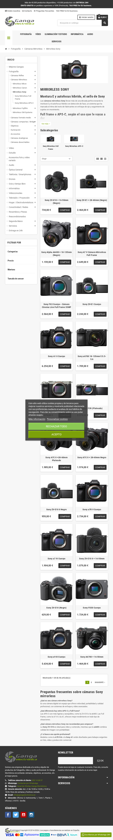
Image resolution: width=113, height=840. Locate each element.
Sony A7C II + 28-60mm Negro (91, 457)
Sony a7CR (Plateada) (92, 408)
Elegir (44, 159)
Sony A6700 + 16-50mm (91, 657)
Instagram (31, 815)
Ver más (45, 124)
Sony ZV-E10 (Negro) (56, 608)
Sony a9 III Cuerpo (56, 657)
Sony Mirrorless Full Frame (54, 122)
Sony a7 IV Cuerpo (56, 558)
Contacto (28, 11)
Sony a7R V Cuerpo (92, 509)
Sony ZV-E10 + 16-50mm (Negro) (56, 201)
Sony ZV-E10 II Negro (56, 509)
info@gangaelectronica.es (24, 795)
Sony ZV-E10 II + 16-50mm (92, 558)
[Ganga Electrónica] (19, 21)
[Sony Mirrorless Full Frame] (50, 139)
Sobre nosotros (13, 11)
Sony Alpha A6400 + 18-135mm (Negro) (56, 253)
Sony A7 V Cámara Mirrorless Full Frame (92, 253)
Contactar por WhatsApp (28, 783)
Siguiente (100, 682)
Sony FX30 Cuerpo (92, 608)
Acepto (56, 434)
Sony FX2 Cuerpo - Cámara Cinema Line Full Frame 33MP (56, 305)
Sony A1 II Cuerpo (56, 356)
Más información (37, 419)
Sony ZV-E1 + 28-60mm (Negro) (92, 200)
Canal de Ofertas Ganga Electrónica (31, 786)
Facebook (8, 815)
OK (102, 760)
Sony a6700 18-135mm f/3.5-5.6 (92, 357)
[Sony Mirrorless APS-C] (74, 139)
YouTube (23, 815)
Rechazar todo (56, 426)
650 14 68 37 (37, 780)
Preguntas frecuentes (44, 11)
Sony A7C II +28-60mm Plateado (56, 459)
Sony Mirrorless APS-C (74, 146)
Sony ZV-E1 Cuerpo (92, 304)
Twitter (16, 815)
